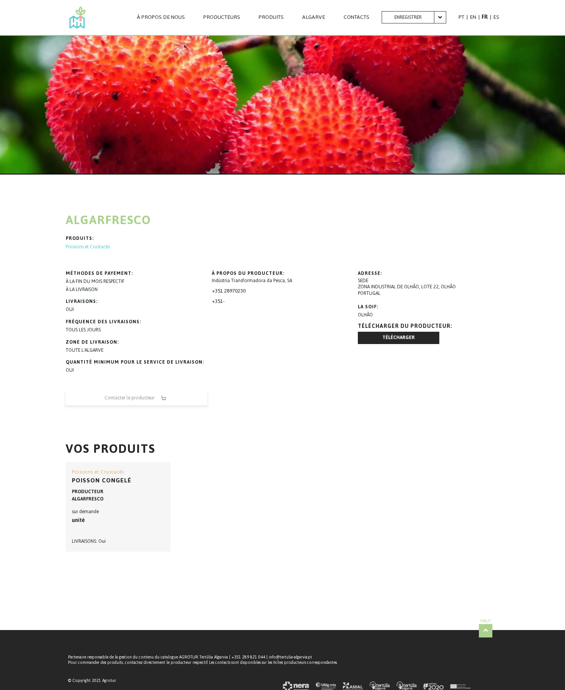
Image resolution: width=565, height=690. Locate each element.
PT (461, 17)
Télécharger (398, 337)
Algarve (313, 17)
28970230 (234, 291)
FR (485, 17)
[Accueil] (77, 17)
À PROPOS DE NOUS (161, 17)
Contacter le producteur (130, 397)
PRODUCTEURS (221, 17)
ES (496, 17)
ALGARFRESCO (87, 499)
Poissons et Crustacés (88, 247)
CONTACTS (356, 17)
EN (473, 17)
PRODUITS (271, 17)
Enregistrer (408, 17)
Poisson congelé (101, 480)
